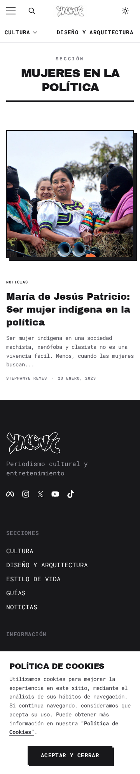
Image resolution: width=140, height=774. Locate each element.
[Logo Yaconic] (70, 11)
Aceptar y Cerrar (70, 755)
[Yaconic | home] (70, 442)
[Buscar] (31, 10)
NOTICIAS (21, 607)
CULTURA (17, 32)
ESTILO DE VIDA (33, 579)
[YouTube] (55, 494)
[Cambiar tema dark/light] (125, 10)
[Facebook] (10, 494)
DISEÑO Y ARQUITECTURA (95, 32)
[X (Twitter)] (40, 494)
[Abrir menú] (14, 10)
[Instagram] (26, 494)
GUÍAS (16, 593)
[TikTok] (71, 494)
